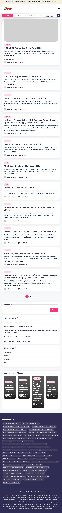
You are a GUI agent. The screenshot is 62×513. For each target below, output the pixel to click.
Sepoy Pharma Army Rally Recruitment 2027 (38, 476)
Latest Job (8, 44)
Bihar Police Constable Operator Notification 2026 (41, 429)
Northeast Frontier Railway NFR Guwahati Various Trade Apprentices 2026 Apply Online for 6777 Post (31, 331)
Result (6, 162)
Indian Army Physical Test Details (11, 464)
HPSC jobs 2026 (27, 455)
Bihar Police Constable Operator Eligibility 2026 (14, 429)
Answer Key (7, 355)
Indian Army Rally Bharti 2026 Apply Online (32, 464)
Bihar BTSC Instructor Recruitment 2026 (47, 15)
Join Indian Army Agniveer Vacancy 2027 (13, 473)
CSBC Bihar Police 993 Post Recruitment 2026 (14, 444)
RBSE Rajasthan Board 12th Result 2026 (22, 166)
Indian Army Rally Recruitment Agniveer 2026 (24, 253)
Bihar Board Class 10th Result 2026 (20, 188)
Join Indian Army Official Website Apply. (34, 473)
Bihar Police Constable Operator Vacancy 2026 (14, 432)
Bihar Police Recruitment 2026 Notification (42, 438)
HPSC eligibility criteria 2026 (24, 452)
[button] (9, 59)
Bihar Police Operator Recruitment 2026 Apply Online (16, 438)
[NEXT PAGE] (35, 296)
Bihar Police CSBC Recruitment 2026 (12, 435)
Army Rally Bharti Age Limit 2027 (30, 423)
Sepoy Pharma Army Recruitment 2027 (12, 479)
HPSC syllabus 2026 (22, 458)
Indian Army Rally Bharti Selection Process (13, 467)
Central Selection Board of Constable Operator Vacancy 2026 (18, 441)
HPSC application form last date (49, 450)
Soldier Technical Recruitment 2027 (11, 482)
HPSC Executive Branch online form (11, 455)
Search (7, 304)
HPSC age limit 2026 (34, 450)
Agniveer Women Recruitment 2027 (11, 423)
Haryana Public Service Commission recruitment (14, 450)
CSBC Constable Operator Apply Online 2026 (14, 447)
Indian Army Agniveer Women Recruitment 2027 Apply (16, 461)
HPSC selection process (9, 458)
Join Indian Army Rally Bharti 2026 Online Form (14, 476)
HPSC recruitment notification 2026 (42, 455)
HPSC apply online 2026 (9, 452)
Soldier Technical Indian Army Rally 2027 (34, 479)
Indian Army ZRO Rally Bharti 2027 (11, 470)
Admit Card (7, 352)
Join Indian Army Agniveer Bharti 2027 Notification (34, 470)
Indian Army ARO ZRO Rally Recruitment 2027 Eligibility (44, 461)
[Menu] (59, 8)
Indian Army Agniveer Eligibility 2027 (38, 458)
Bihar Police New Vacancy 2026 (31, 435)
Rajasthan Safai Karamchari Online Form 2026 (25, 48)
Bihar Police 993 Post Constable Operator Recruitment (16, 426)
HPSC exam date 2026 (39, 452)
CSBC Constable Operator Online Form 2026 (38, 447)
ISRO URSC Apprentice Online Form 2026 (22, 76)
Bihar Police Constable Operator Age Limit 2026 (43, 426)
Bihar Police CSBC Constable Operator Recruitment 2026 (30, 232)
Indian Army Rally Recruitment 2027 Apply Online (37, 467)
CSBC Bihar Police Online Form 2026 (37, 444)
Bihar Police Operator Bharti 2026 (50, 435)
